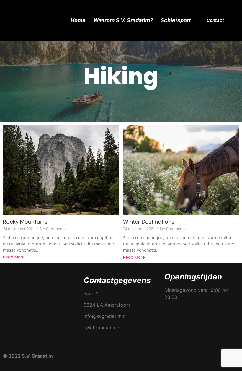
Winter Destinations (148, 221)
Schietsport (176, 20)
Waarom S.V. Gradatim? (123, 20)
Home (78, 20)
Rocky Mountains (25, 221)
